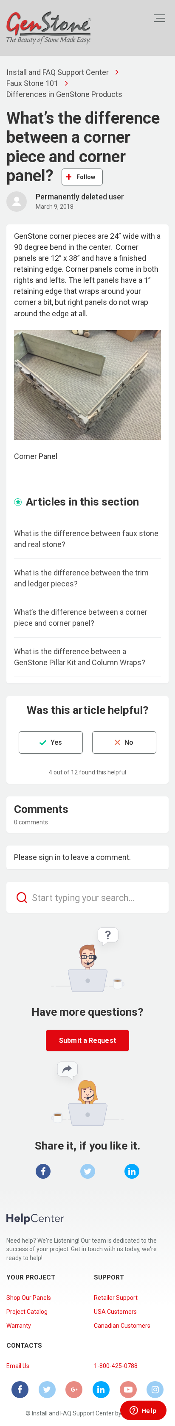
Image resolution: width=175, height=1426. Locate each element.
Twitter (87, 1171)
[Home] (48, 28)
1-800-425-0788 (116, 1365)
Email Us (17, 1365)
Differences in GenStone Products (64, 94)
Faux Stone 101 (32, 83)
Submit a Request (87, 1040)
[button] (159, 18)
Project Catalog (27, 1311)
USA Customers (115, 1311)
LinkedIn (131, 1171)
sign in (50, 857)
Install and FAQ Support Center (57, 72)
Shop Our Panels (28, 1297)
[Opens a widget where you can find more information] (143, 1411)
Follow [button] (86, 177)
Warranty (18, 1325)
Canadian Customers (122, 1325)
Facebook (43, 1171)
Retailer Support (116, 1297)
